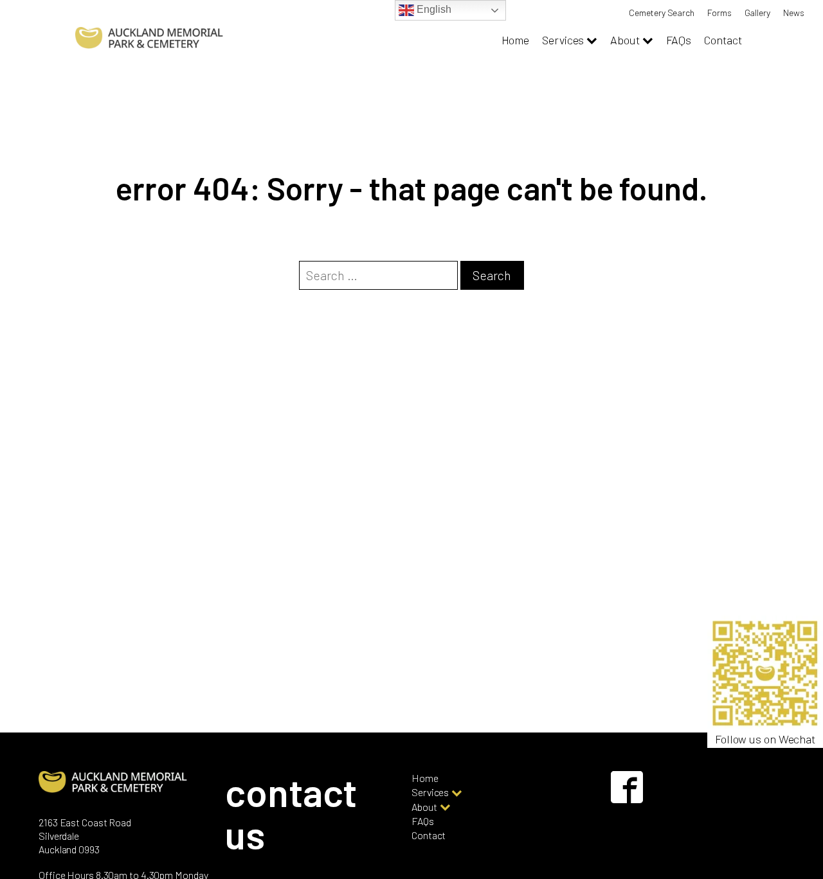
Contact (722, 40)
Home (516, 40)
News (793, 12)
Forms (719, 12)
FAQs (679, 40)
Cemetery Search (661, 12)
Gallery (757, 12)
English (432, 9)
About (625, 40)
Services (563, 40)
